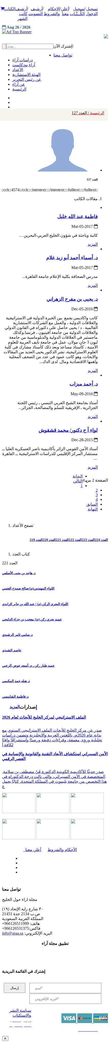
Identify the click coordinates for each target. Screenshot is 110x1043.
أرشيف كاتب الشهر (21, 14)
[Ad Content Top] (55, 32)
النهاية (93, 509)
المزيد (93, 244)
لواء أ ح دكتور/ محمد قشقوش (68, 430)
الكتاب (9, 9)
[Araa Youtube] (13, 106)
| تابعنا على (37, 872)
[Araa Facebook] (19, 857)
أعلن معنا (32, 849)
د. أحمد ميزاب (84, 384)
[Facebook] (12, 96)
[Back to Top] (5, 1038)
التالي (78, 481)
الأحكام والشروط (62, 849)
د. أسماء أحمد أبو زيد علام (72, 257)
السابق (92, 504)
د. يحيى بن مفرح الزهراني (72, 299)
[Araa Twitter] (13, 101)
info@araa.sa (12, 933)
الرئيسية (88, 113)
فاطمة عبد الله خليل (77, 216)
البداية (78, 476)
